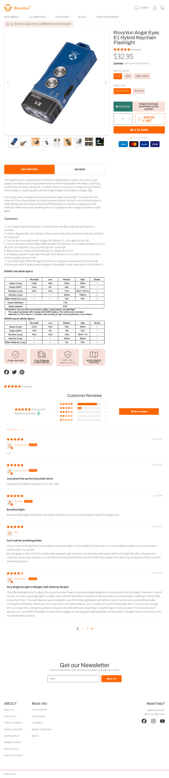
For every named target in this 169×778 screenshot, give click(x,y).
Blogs (35, 735)
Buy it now (139, 130)
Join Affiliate (39, 716)
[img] (15, 439)
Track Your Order (13, 755)
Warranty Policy (12, 742)
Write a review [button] (139, 411)
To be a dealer (39, 709)
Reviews (80, 169)
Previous (8, 82)
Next (105, 82)
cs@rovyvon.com (156, 710)
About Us (9, 709)
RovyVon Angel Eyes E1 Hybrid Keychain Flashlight (42, 24)
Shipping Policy (12, 735)
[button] (143, 8)
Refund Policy (11, 749)
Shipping (118, 63)
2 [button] (83, 628)
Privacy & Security (13, 729)
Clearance (37, 722)
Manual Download (41, 729)
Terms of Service (13, 722)
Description (29, 169)
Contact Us (10, 716)
